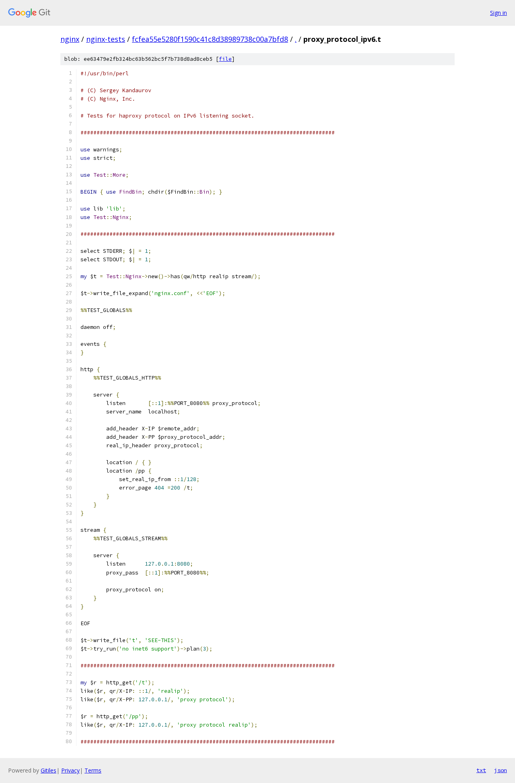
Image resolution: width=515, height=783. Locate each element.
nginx (69, 39)
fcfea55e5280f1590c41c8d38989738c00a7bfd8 (210, 39)
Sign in (498, 13)
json (500, 770)
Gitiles (48, 770)
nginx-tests (105, 39)
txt (481, 770)
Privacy (70, 770)
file (225, 59)
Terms (92, 770)
